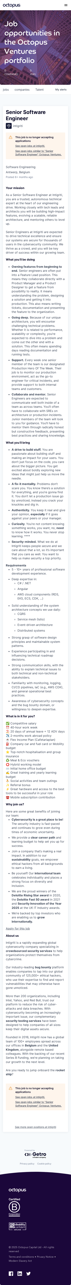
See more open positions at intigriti (35, 1126)
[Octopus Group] (11, 5)
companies (22, 89)
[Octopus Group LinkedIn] (19, 1273)
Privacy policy (27, 1163)
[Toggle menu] (66, 5)
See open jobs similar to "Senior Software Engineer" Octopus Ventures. (38, 152)
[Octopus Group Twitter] (28, 1273)
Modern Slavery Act (20, 1261)
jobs (6, 89)
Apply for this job (18, 928)
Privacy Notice (45, 1257)
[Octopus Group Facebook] (11, 1273)
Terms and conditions (21, 1257)
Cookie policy (44, 1163)
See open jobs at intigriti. (30, 145)
